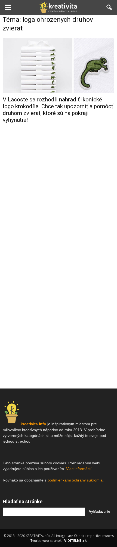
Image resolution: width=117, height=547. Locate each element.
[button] (109, 7)
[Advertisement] (58, 214)
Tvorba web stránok (45, 540)
